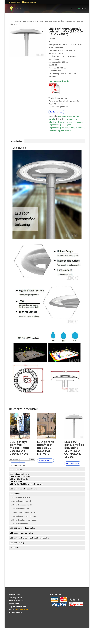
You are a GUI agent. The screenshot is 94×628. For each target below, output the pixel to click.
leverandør (79, 128)
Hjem (11, 21)
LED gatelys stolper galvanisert (24, 520)
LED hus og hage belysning (21, 533)
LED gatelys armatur (34, 21)
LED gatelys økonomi (20, 509)
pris (62, 131)
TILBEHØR (14, 548)
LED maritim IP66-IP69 (19, 479)
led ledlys (66, 128)
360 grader (68, 119)
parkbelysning (54, 131)
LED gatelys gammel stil (21, 501)
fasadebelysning (75, 122)
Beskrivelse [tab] (16, 141)
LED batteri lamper (18, 543)
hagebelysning (54, 125)
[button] (42, 31)
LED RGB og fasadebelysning (22, 528)
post (22, 609)
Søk (32, 459)
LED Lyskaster (16, 469)
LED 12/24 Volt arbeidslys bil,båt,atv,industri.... (29, 538)
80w (75, 119)
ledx (72, 128)
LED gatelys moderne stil (21, 505)
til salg (68, 131)
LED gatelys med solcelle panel (24, 516)
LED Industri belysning (19, 474)
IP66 (64, 125)
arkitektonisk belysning (58, 122)
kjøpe (68, 125)
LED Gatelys (20, 21)
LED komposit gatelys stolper (23, 512)
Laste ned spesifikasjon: (59, 81)
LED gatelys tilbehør (19, 524)
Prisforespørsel (56, 112)
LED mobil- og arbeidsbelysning (23, 489)
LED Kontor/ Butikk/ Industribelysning (26, 484)
